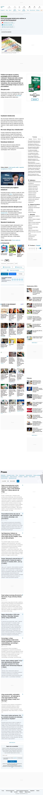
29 (37, 248)
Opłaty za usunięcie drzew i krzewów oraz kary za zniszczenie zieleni (34, 232)
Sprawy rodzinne (12, 13)
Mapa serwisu (27, 791)
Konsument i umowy (10, 475)
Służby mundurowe (13, 476)
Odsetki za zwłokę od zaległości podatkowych (34, 220)
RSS (11, 791)
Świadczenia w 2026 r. (31, 286)
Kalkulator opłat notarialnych (33, 199)
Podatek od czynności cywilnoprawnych (32, 236)
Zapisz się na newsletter (14, 269)
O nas (3, 790)
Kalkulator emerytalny (32, 192)
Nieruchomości (32, 10)
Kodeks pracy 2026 (34, 95)
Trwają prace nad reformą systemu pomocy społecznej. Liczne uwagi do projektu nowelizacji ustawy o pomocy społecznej (33, 172)
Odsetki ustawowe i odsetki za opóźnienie (33, 217)
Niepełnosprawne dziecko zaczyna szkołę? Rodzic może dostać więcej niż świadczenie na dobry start (34, 166)
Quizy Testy (30, 238)
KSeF (41, 10)
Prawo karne (30, 209)
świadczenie (3, 263)
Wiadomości (3, 475)
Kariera (37, 790)
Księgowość (3, 10)
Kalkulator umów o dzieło (32, 189)
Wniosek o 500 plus (31, 212)
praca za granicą (10, 263)
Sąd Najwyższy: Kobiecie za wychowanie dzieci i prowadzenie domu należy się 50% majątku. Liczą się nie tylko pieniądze (34, 145)
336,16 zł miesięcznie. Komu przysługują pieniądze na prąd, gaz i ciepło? (34, 175)
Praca (17, 475)
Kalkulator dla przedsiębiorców (33, 184)
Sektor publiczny (14, 10)
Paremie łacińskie (4, 478)
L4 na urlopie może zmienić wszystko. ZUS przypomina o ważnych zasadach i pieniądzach (33, 154)
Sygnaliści (26, 476)
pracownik (21, 95)
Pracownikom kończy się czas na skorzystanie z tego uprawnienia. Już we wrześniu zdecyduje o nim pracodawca (33, 142)
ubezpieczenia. (4, 212)
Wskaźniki (31, 214)
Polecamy (28, 378)
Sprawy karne (21, 475)
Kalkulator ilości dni (31, 194)
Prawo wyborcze (32, 476)
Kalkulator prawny (31, 200)
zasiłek (16, 263)
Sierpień (38, 245)
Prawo (19, 10)
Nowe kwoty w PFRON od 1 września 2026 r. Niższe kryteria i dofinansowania (33, 157)
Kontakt (15, 791)
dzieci (13, 193)
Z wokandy (20, 476)
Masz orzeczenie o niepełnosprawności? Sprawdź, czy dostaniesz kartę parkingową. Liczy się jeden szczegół (33, 163)
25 (30, 248)
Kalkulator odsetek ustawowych (33, 197)
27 (34, 248)
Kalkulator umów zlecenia (32, 188)
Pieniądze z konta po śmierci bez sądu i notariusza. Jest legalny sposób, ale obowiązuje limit (33, 169)
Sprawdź (34, 99)
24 (28, 248)
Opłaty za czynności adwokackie (34, 222)
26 (32, 248)
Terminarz (31, 245)
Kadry (7, 10)
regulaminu (15, 757)
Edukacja (37, 10)
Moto (28, 10)
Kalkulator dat (30, 202)
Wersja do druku (7, 266)
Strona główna (3, 13)
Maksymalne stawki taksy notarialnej (32, 228)
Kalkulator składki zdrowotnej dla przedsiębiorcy (34, 182)
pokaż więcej (11, 742)
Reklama (21, 791)
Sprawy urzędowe (36, 475)
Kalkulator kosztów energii (32, 191)
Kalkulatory (32, 180)
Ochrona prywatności (10, 790)
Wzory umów (30, 210)
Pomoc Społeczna (19, 13)
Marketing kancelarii (12, 478)
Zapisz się (12, 761)
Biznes (10, 10)
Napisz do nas (19, 266)
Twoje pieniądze (23, 10)
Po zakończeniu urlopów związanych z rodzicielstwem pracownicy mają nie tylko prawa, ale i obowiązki (33, 151)
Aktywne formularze (34, 204)
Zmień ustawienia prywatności (22, 790)
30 (39, 248)
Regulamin (32, 790)
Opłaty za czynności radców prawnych (33, 225)
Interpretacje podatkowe (32, 239)
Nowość (34, 93)
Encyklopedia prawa (4, 476)
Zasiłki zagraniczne (26, 13)
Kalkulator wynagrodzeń (32, 186)
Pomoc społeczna (16, 239)
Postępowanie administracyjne (33, 207)
